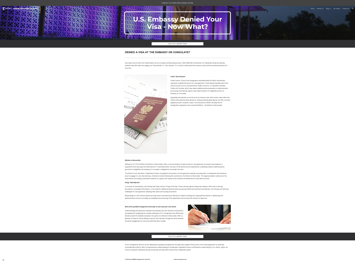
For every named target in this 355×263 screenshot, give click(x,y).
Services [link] (319, 8)
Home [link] (312, 8)
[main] (177, 22)
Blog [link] (327, 8)
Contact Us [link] (346, 8)
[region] (177, 3)
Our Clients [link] (336, 8)
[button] (353, 8)
